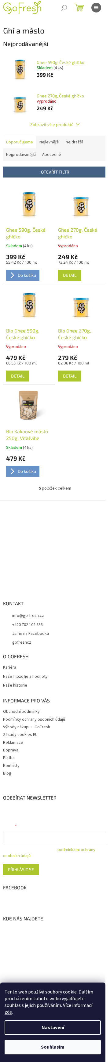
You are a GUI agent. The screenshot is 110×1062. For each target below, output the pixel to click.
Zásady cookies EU (20, 735)
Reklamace (13, 743)
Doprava (10, 750)
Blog (7, 773)
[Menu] (96, 8)
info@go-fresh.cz (28, 616)
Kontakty (11, 766)
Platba (9, 758)
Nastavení (53, 1027)
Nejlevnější (49, 142)
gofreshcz (21, 642)
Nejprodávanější (21, 155)
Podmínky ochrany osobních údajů (34, 719)
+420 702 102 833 (27, 625)
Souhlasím (52, 1047)
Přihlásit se (21, 869)
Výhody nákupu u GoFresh (26, 727)
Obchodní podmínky (21, 712)
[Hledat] (64, 8)
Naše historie (15, 685)
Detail (69, 275)
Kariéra (9, 667)
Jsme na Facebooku (30, 634)
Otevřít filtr (55, 171)
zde (8, 1012)
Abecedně (51, 155)
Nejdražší (74, 142)
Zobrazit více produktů (52, 124)
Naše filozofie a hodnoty (25, 677)
